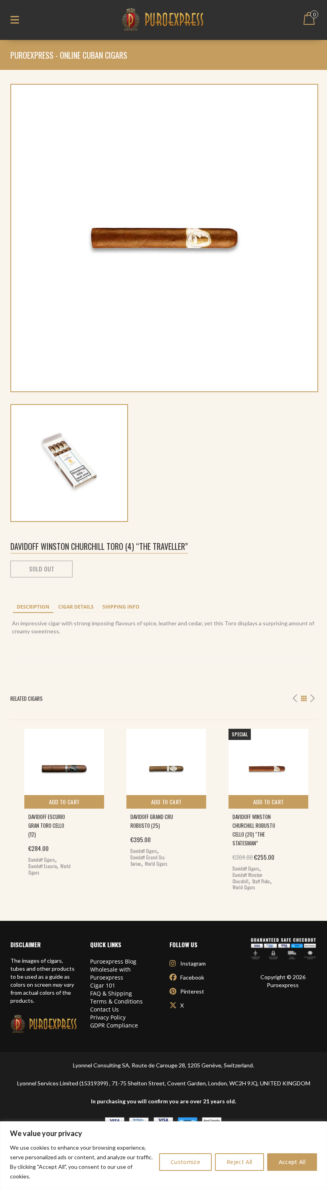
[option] (61, 800)
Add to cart (64, 801)
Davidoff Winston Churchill (247, 878)
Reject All (239, 1162)
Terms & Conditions (116, 1001)
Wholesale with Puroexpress (110, 973)
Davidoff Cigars (41, 860)
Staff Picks (261, 881)
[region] (163, 1154)
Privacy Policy (108, 1017)
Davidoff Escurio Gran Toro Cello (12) (46, 825)
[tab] (33, 607)
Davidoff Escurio (42, 866)
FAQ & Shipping (111, 993)
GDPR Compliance (114, 1025)
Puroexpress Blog (113, 961)
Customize (185, 1162)
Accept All (292, 1162)
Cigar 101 (102, 985)
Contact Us (104, 1009)
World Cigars (156, 864)
